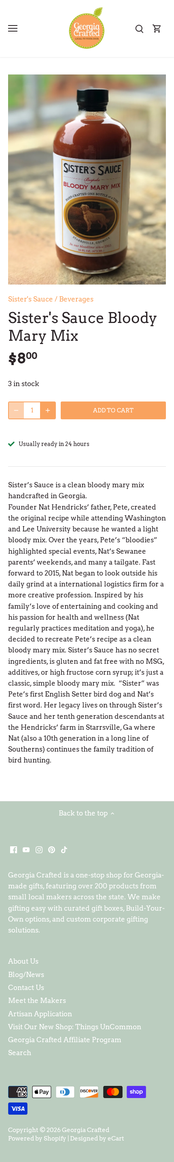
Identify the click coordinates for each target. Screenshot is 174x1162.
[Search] (139, 28)
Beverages (76, 299)
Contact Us (26, 988)
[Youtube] (26, 849)
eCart (116, 1138)
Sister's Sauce (30, 299)
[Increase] (47, 410)
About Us (23, 961)
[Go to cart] (157, 28)
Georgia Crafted (85, 1130)
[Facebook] (13, 849)
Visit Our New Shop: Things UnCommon (74, 1027)
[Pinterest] (51, 849)
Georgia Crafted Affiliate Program (64, 1040)
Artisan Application (40, 1014)
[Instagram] (39, 849)
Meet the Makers (37, 1000)
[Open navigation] (12, 28)
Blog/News (26, 975)
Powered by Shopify (37, 1138)
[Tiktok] (64, 849)
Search (19, 1053)
